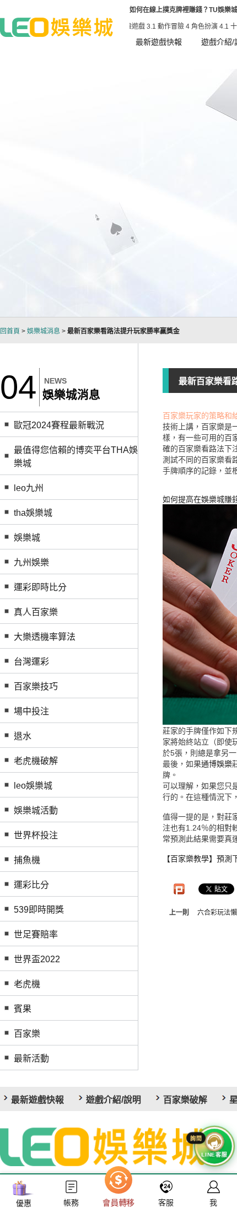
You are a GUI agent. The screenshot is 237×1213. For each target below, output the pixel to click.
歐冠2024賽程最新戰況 (59, 425)
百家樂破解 (185, 1099)
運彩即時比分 (40, 587)
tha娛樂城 (33, 512)
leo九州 (29, 488)
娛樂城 (27, 537)
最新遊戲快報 (159, 41)
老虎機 (27, 984)
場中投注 (31, 711)
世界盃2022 (37, 959)
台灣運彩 (31, 661)
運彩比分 (31, 884)
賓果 (22, 1008)
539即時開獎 (39, 909)
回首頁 (10, 331)
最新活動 (31, 1058)
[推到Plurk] (179, 888)
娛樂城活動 (36, 810)
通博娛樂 (216, 763)
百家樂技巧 (36, 686)
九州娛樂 (31, 562)
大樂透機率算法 (45, 636)
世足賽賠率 (36, 934)
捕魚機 (27, 860)
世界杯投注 (36, 835)
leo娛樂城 (33, 785)
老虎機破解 (36, 760)
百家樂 (27, 1033)
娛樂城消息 (43, 331)
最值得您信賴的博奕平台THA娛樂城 (76, 456)
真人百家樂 (36, 612)
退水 (22, 736)
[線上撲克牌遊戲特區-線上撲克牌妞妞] (56, 26)
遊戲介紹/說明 (113, 1099)
